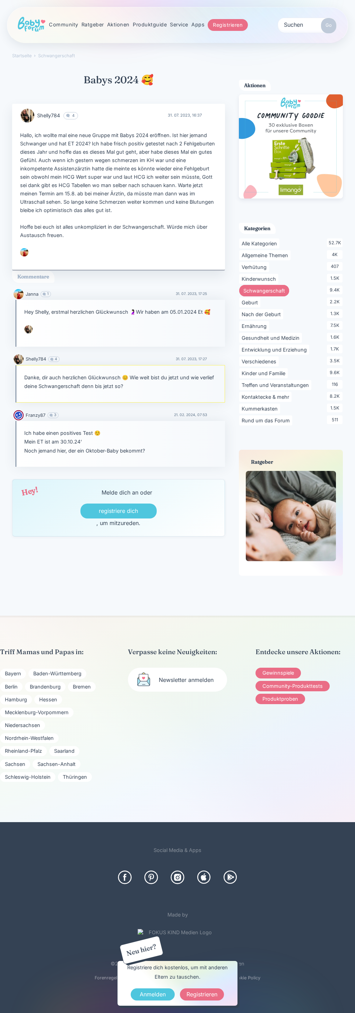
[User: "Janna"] (24, 252)
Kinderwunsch (260, 279)
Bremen (82, 687)
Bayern (13, 673)
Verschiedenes (260, 361)
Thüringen (75, 777)
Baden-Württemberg (57, 673)
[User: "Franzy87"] (19, 415)
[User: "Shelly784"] (27, 116)
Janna (32, 294)
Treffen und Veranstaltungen (276, 385)
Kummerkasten (261, 408)
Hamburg (16, 699)
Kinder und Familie (265, 373)
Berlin (11, 687)
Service (179, 24)
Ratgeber (92, 24)
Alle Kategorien (260, 243)
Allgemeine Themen (266, 255)
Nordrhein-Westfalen (29, 738)
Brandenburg (45, 687)
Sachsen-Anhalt (56, 764)
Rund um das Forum (267, 420)
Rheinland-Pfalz (23, 751)
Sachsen (15, 764)
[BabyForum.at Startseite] (31, 24)
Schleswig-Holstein (28, 777)
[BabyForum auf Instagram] (177, 877)
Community (63, 24)
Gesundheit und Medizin (272, 338)
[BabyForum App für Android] (230, 877)
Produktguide (150, 24)
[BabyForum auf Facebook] (125, 877)
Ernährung (255, 326)
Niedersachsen (22, 725)
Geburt (251, 302)
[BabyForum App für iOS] (204, 877)
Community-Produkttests (292, 686)
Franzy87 (35, 415)
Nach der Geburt (262, 314)
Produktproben (280, 699)
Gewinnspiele (278, 673)
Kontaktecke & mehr (267, 397)
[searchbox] (307, 24)
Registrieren (228, 25)
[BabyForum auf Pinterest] (151, 877)
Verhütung (255, 267)
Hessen (48, 699)
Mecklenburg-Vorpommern (37, 712)
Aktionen (118, 24)
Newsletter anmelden (186, 679)
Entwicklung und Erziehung (275, 349)
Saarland (64, 751)
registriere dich (118, 510)
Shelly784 (48, 115)
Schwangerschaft (266, 290)
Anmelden (153, 994)
